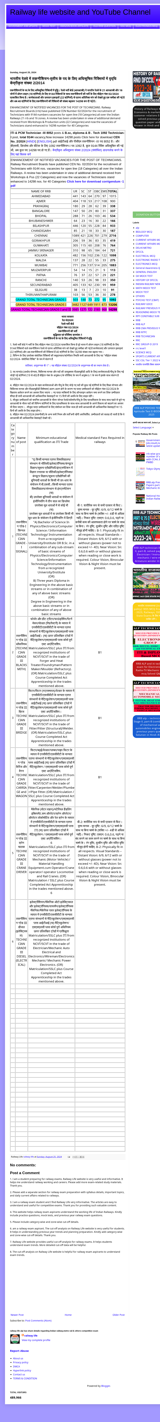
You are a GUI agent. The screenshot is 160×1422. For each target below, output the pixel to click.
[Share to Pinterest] (83, 1157)
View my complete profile (36, 1340)
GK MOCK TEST (144, 276)
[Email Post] (68, 1156)
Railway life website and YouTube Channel (80, 12)
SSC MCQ (125, 26)
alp (137, 227)
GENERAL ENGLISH (146, 272)
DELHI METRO (144, 247)
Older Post (119, 1314)
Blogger (105, 1386)
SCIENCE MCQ (143, 352)
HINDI (31, 141)
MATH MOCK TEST (146, 288)
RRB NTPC (141, 332)
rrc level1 (141, 348)
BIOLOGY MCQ (144, 231)
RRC (138, 340)
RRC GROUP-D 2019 (147, 344)
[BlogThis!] (76, 1157)
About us (18, 1358)
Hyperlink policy (22, 1370)
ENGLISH (44, 141)
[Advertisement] (85, 50)
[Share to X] (78, 1157)
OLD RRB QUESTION (104, 26)
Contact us (19, 1374)
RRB (138, 320)
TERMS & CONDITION (25, 1378)
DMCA (16, 1366)
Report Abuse (19, 1351)
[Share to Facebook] (81, 1157)
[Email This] (73, 1157)
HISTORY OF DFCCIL (147, 280)
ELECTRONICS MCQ (147, 26)
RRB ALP (140, 324)
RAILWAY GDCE (144, 304)
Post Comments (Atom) (38, 1320)
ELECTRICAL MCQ (145, 256)
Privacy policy (20, 1362)
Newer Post (17, 1314)
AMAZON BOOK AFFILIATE (74, 26)
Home (68, 1314)
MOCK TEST (49, 26)
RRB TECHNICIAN (145, 336)
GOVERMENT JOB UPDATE (23, 26)
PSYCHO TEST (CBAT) (147, 300)
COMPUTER (142, 235)
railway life (30, 1335)
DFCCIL (140, 251)
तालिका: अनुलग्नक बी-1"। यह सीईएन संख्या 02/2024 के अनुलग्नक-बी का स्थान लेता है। (67, 365)
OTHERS (140, 296)
